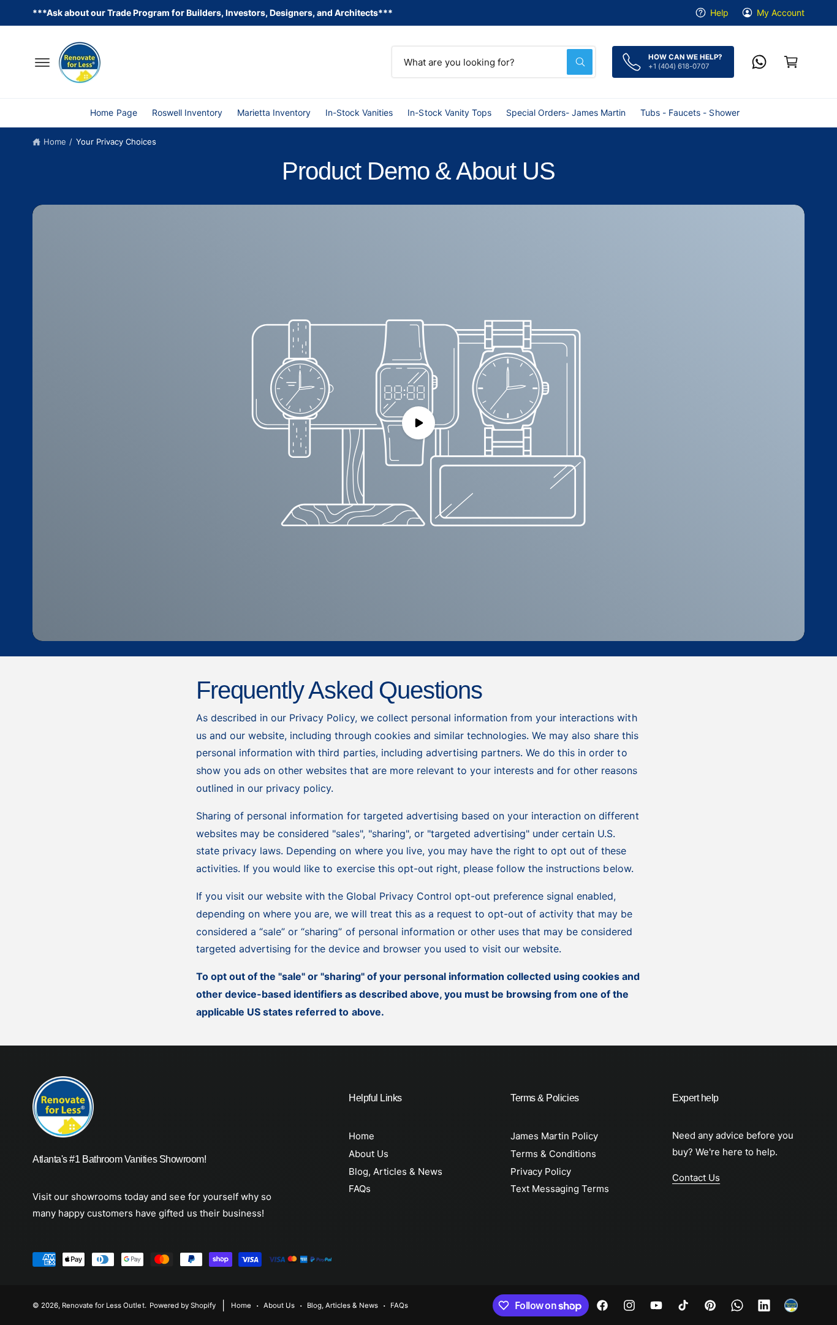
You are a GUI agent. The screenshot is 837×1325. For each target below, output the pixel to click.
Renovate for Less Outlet (103, 1305)
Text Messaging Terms (559, 1188)
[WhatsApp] (759, 62)
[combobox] (494, 62)
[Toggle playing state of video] (418, 422)
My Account (781, 12)
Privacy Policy (540, 1171)
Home (55, 141)
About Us (368, 1154)
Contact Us (696, 1177)
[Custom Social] (791, 1305)
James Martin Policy (554, 1136)
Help (719, 12)
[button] (42, 62)
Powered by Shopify (183, 1305)
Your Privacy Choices (116, 141)
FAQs (360, 1188)
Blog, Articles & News (395, 1171)
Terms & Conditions (553, 1154)
